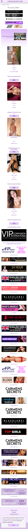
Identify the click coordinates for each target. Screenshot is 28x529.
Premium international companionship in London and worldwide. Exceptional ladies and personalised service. (14, 243)
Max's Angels (14, 312)
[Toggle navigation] (1, 1)
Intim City (14, 107)
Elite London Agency (14, 496)
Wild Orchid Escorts (14, 486)
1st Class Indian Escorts (14, 273)
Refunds (14, 512)
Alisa (14, 65)
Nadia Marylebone (14, 137)
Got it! (13, 525)
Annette (14, 101)
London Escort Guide (15, 1)
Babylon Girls (14, 179)
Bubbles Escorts (14, 143)
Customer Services (14, 514)
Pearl (14, 173)
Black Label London (14, 302)
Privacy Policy (14, 510)
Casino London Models (14, 71)
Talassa (14, 209)
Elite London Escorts (14, 254)
